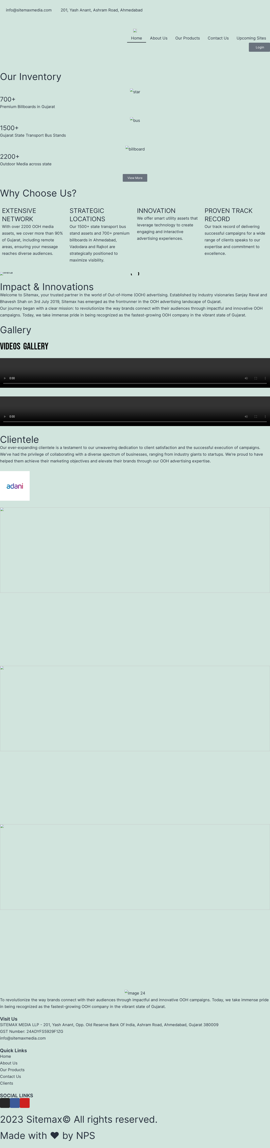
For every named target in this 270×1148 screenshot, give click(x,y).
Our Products (187, 38)
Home (136, 38)
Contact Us (218, 38)
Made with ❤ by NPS (47, 1135)
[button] (4, 65)
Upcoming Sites (251, 38)
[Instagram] (5, 1103)
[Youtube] (25, 1103)
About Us (158, 38)
